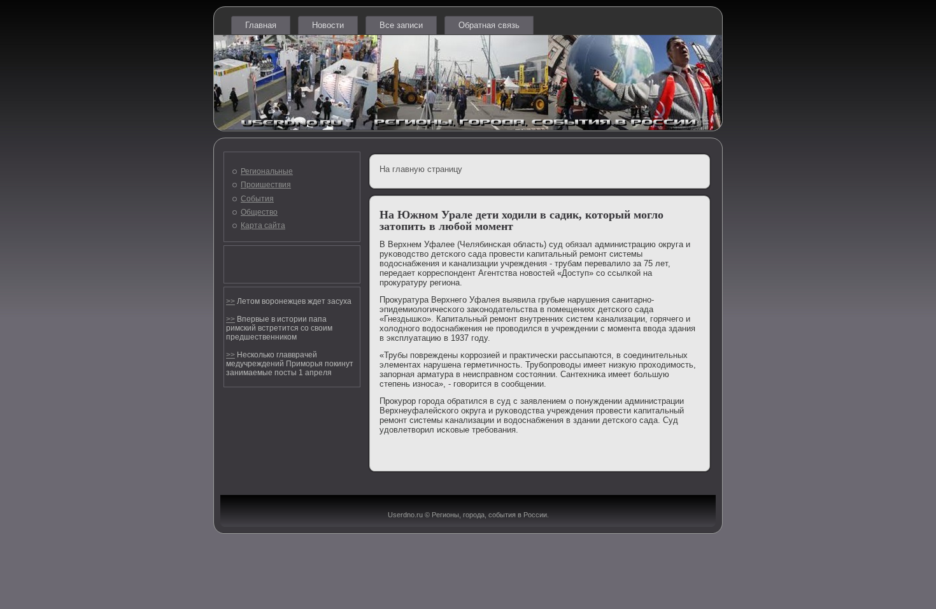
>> (230, 301)
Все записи (401, 25)
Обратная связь (489, 25)
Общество (259, 212)
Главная (260, 25)
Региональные (267, 171)
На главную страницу (420, 169)
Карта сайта (263, 225)
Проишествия (266, 184)
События (257, 198)
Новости (328, 25)
